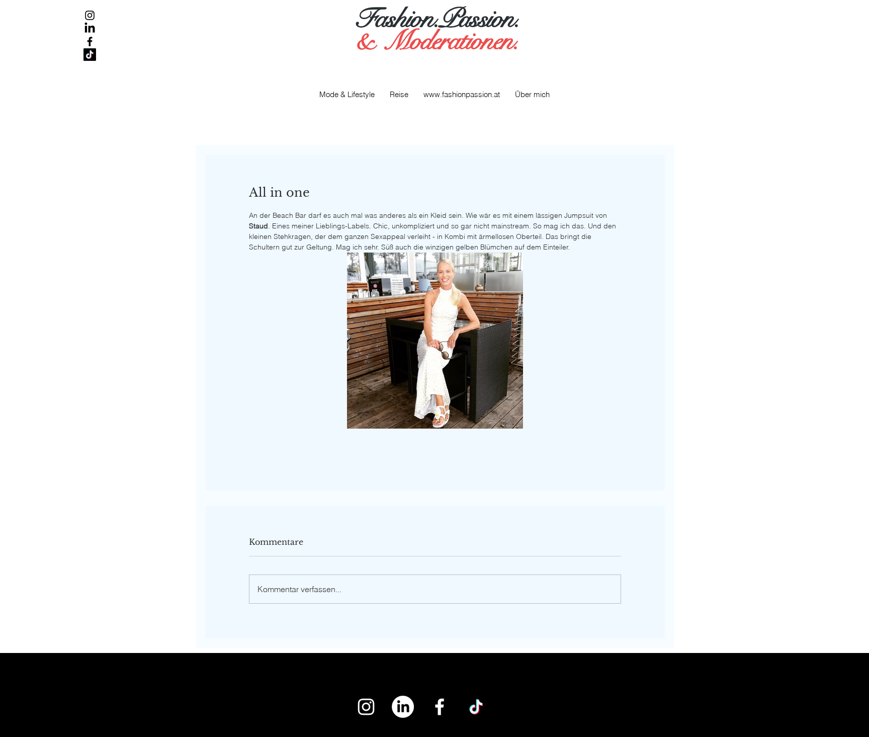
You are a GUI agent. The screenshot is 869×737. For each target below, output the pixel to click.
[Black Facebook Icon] (89, 41)
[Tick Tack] (89, 54)
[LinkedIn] (89, 28)
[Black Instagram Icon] (89, 15)
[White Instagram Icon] (366, 707)
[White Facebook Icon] (439, 707)
